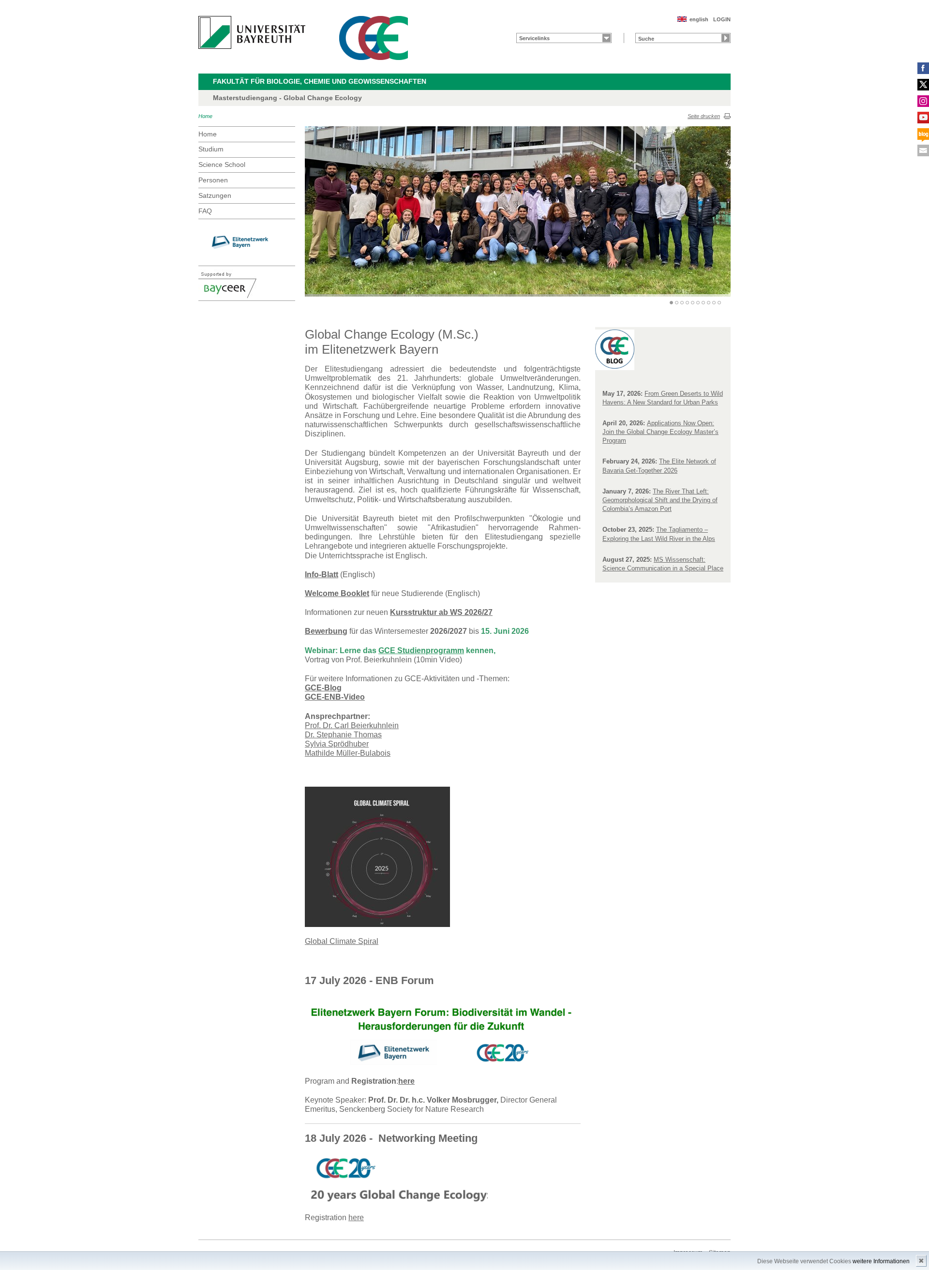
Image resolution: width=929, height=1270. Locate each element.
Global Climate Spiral (341, 941)
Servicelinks (534, 38)
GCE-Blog (323, 688)
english (698, 19)
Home (205, 116)
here (406, 1081)
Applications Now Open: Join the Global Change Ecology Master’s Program (660, 431)
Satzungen (214, 195)
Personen (213, 180)
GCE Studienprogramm (421, 650)
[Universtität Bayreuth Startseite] (251, 32)
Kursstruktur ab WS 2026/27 (441, 612)
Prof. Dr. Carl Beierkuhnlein (352, 725)
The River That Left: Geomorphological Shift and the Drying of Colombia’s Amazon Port (660, 500)
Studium (211, 149)
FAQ (205, 211)
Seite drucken (704, 116)
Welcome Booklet (337, 593)
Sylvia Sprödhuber (337, 744)
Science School (221, 164)
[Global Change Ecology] (373, 38)
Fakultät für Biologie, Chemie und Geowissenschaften (319, 81)
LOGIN (722, 19)
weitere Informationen (881, 1261)
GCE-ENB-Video (335, 697)
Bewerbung (326, 631)
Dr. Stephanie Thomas (343, 735)
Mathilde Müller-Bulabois (347, 753)
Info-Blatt (321, 574)
